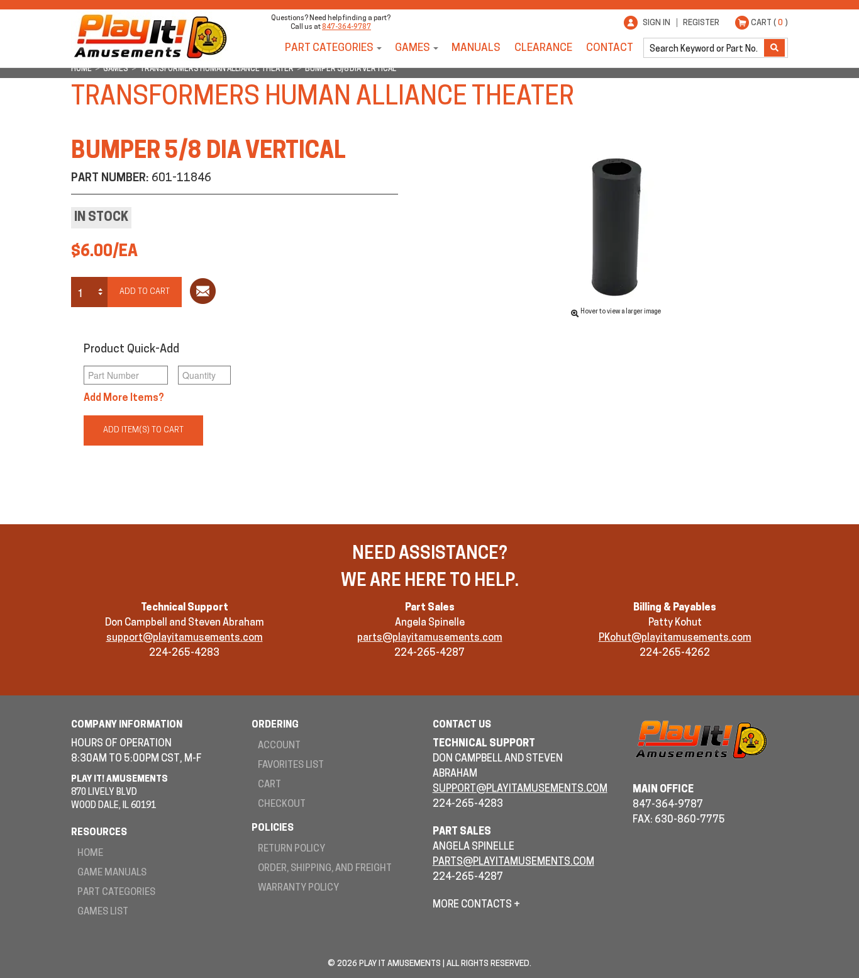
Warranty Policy (298, 888)
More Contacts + (476, 905)
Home (90, 853)
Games (412, 48)
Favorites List (291, 765)
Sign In (656, 23)
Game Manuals (112, 873)
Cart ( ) (769, 23)
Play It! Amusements (149, 36)
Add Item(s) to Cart (143, 430)
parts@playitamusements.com (429, 638)
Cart (269, 785)
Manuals (476, 48)
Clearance (543, 48)
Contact (609, 48)
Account (279, 746)
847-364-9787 (346, 27)
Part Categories (329, 48)
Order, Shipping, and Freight (325, 869)
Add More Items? (124, 398)
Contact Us (462, 725)
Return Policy (291, 849)
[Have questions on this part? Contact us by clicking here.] (203, 293)
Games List (102, 912)
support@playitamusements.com (184, 638)
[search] (705, 48)
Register (701, 23)
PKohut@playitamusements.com (675, 638)
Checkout (282, 804)
